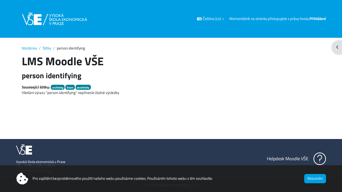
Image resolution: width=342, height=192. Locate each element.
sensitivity (83, 87)
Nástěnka (29, 48)
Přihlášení (317, 19)
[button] (210, 19)
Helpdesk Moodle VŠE (287, 158)
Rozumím (315, 178)
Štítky (47, 48)
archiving (57, 87)
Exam (70, 87)
